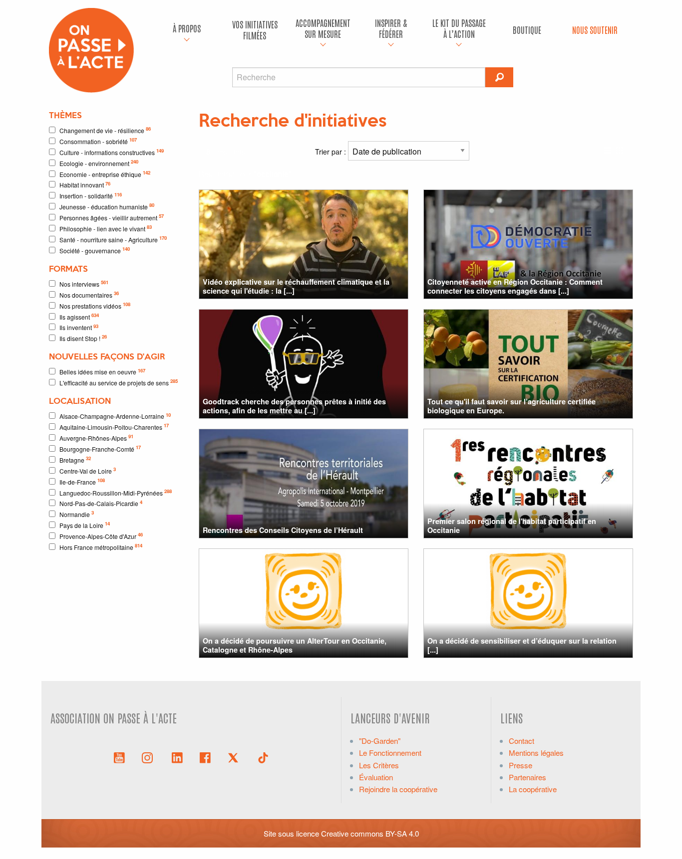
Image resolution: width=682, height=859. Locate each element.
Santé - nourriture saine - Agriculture (113, 239)
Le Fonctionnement (390, 752)
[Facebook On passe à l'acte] (205, 757)
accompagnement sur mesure (323, 28)
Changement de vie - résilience (105, 130)
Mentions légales (536, 752)
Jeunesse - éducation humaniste (106, 206)
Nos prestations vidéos (94, 305)
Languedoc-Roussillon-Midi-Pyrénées (115, 492)
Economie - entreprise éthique (104, 173)
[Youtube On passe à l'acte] (119, 757)
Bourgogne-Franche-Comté (100, 448)
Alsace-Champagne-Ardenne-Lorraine (115, 416)
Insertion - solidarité (90, 195)
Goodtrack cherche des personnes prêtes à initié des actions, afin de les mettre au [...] (294, 405)
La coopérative (533, 789)
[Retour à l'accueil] (91, 49)
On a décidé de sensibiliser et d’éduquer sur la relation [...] (522, 645)
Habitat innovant (84, 184)
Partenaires (527, 777)
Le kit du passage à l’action (459, 28)
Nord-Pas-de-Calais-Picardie (100, 503)
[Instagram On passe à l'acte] (149, 757)
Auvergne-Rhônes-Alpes (96, 437)
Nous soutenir (595, 29)
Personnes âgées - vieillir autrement (111, 217)
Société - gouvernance (94, 250)
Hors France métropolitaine (100, 546)
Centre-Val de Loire (87, 470)
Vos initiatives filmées (255, 29)
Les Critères (379, 765)
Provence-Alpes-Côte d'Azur (101, 535)
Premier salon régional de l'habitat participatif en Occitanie (511, 525)
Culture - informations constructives (111, 152)
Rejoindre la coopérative (398, 789)
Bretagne (75, 459)
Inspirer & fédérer (391, 28)
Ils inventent (78, 327)
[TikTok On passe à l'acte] (263, 757)
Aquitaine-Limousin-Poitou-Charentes (114, 426)
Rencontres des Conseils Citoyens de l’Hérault (283, 530)
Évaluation (376, 777)
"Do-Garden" (379, 740)
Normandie (76, 513)
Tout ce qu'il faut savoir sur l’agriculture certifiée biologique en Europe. (511, 405)
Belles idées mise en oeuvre (102, 371)
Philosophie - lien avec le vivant (105, 228)
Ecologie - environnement (98, 163)
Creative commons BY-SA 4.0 (370, 833)
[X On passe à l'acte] (235, 757)
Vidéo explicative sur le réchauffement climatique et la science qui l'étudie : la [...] (296, 286)
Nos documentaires (89, 294)
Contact (521, 740)
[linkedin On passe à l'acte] (177, 757)
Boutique (527, 29)
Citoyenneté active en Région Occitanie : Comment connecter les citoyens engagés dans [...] (515, 286)
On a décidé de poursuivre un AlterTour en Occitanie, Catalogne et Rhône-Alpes (294, 645)
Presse (520, 765)
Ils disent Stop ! (83, 338)
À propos (187, 28)
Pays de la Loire (84, 524)
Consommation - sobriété (98, 141)
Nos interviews (83, 283)
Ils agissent (79, 316)
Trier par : (331, 152)
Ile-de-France (82, 481)
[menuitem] (187, 30)
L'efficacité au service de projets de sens (118, 382)
